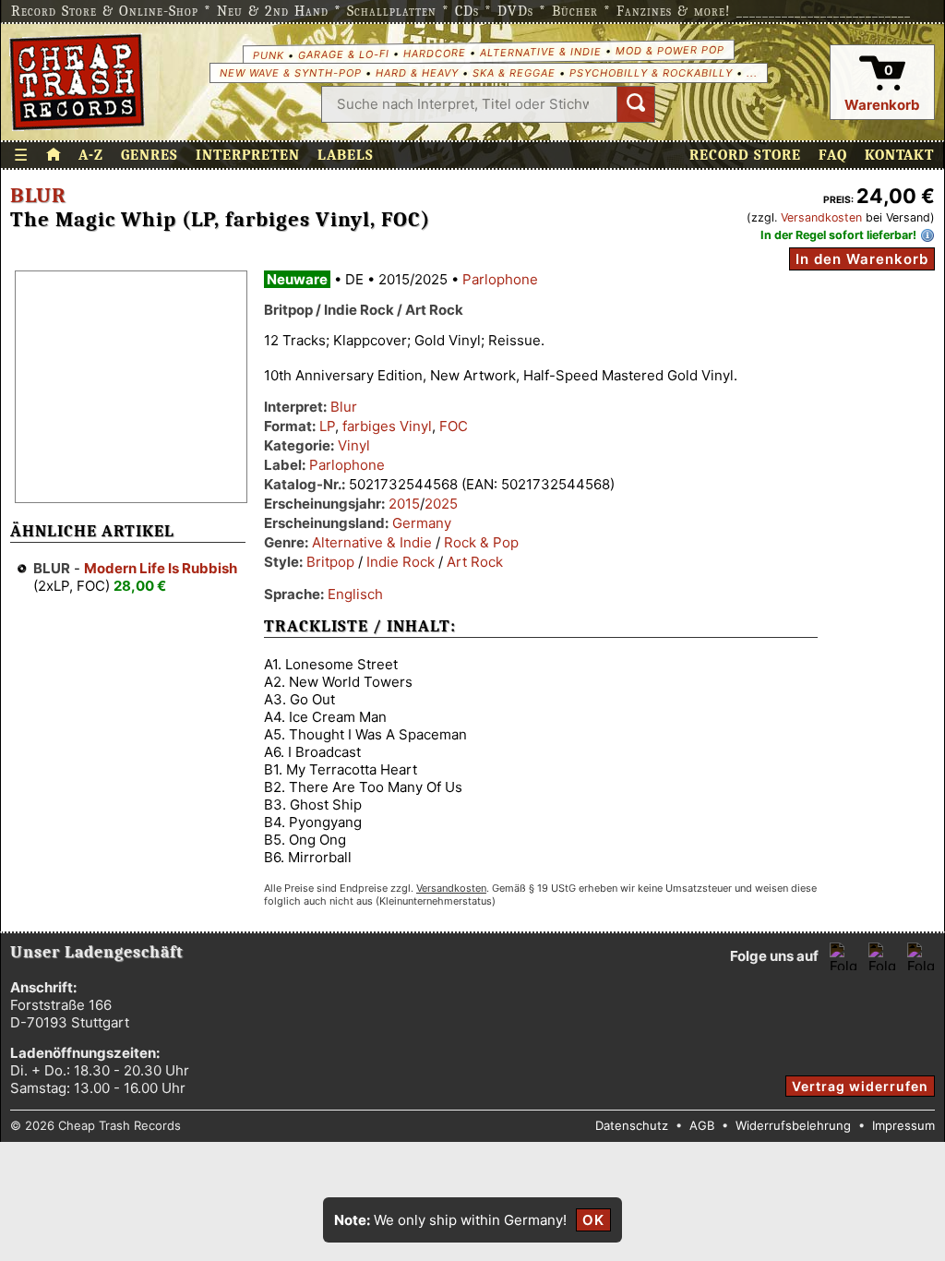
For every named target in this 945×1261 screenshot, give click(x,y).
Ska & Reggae (514, 72)
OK (593, 1220)
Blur (38, 196)
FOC (453, 426)
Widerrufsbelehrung (793, 1125)
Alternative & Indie (540, 51)
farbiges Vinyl (387, 426)
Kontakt (899, 155)
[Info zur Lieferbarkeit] (927, 235)
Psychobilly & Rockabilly (651, 72)
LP (327, 426)
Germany (421, 523)
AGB (701, 1125)
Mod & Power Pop (669, 49)
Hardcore (433, 53)
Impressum (903, 1125)
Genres (149, 155)
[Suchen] (635, 104)
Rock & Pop (481, 542)
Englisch (355, 594)
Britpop (330, 561)
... (752, 72)
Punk (267, 54)
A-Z (90, 155)
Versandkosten (821, 217)
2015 (404, 503)
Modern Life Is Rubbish (160, 568)
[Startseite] (77, 82)
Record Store (745, 155)
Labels (345, 155)
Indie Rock (400, 561)
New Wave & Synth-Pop (291, 72)
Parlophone (500, 279)
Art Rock (475, 561)
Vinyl (354, 445)
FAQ (833, 155)
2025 (441, 503)
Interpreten (248, 155)
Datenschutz (631, 1125)
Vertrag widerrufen (860, 1086)
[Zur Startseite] (53, 155)
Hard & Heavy (417, 72)
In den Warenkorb (861, 259)
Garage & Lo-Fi (343, 54)
